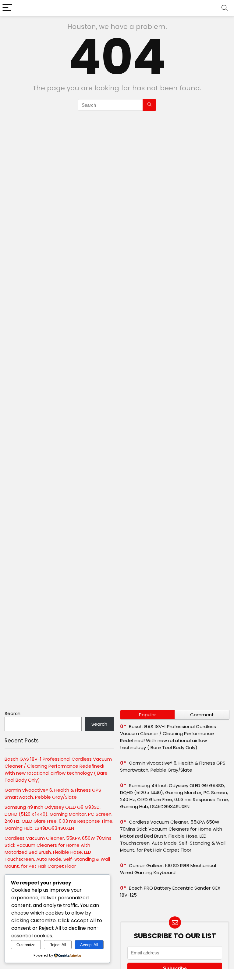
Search (12, 713)
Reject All (57, 945)
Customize (25, 945)
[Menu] (7, 8)
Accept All (89, 945)
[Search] (224, 8)
